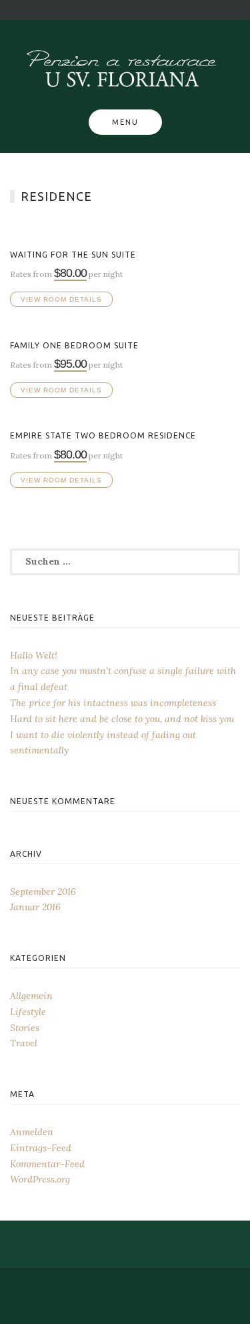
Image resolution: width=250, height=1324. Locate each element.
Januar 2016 (35, 907)
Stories (24, 1028)
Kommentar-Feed (47, 1164)
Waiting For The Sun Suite (73, 254)
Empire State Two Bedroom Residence (103, 435)
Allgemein (31, 996)
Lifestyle (28, 1012)
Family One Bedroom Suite (74, 345)
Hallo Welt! (33, 655)
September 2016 (43, 892)
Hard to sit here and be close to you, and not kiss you (122, 719)
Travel (23, 1043)
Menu (125, 122)
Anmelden (31, 1132)
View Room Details (61, 299)
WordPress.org (40, 1179)
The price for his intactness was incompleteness (113, 703)
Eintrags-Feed (40, 1148)
